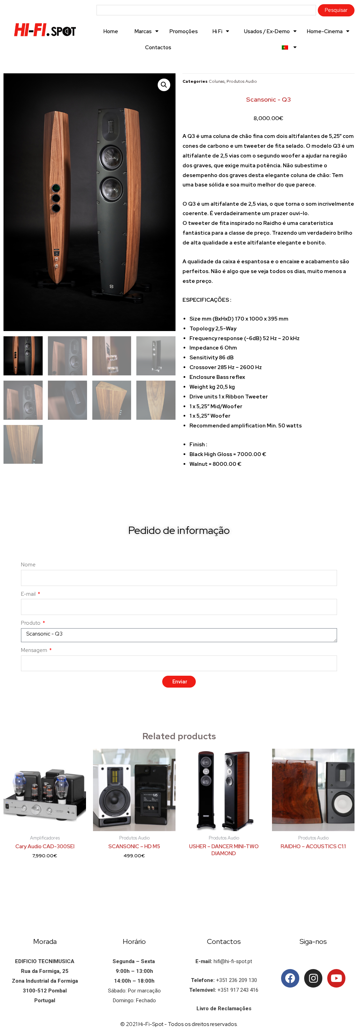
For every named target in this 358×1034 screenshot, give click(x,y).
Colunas (216, 81)
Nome (28, 564)
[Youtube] (336, 978)
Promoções (184, 31)
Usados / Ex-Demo (267, 31)
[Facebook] (290, 978)
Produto (31, 622)
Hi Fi (217, 31)
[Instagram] (313, 978)
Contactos (158, 47)
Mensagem (34, 650)
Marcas (143, 31)
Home (110, 31)
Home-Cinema (325, 31)
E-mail (29, 594)
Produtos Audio (242, 81)
